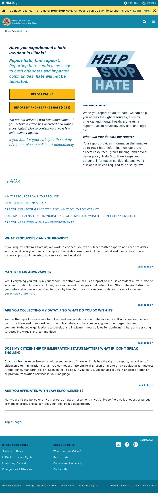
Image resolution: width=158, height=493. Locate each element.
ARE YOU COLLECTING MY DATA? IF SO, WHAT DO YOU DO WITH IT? (52, 209)
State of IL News (12, 451)
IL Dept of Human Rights (17, 457)
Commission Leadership (68, 463)
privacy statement (22, 293)
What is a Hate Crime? (67, 451)
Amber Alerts (67, 485)
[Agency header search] (144, 22)
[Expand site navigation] (153, 21)
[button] (42, 94)
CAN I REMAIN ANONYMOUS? (25, 203)
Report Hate (60, 457)
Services (151, 3)
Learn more (141, 10)
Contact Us (60, 469)
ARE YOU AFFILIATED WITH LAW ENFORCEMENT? (39, 222)
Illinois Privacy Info (89, 485)
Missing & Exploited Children (41, 485)
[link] (118, 445)
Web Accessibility (11, 485)
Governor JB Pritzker (120, 485)
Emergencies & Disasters (17, 469)
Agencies (133, 3)
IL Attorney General (14, 463)
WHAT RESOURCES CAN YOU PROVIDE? (32, 196)
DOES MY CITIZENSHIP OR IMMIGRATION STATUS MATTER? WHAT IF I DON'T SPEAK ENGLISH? (70, 215)
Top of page (13, 422)
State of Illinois (148, 485)
